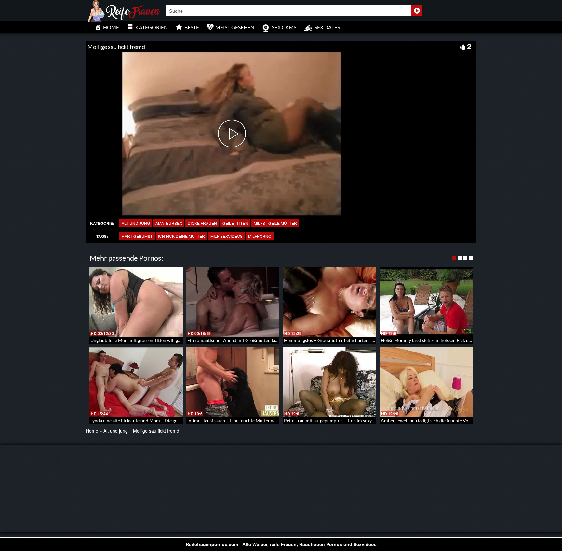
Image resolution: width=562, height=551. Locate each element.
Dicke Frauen (202, 223)
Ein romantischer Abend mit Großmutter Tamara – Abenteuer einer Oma (260, 340)
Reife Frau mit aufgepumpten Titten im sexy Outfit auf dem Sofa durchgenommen (365, 420)
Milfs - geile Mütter (275, 223)
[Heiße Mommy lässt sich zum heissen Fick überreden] (426, 302)
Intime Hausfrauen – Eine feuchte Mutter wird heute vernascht (250, 420)
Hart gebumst (137, 236)
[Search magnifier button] (416, 10)
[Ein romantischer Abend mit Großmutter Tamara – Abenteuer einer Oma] (233, 302)
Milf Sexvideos (226, 236)
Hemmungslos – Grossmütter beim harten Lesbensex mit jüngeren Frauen (358, 340)
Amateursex (168, 223)
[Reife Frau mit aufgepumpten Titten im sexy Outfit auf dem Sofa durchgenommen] (329, 382)
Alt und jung (136, 223)
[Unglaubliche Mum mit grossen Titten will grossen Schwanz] (136, 302)
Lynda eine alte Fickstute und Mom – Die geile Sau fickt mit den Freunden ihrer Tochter (177, 420)
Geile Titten (235, 223)
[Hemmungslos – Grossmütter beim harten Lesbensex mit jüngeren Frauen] (329, 302)
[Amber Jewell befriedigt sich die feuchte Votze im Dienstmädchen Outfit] (426, 382)
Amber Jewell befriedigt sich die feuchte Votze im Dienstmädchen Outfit (453, 420)
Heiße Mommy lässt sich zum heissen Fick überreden (434, 340)
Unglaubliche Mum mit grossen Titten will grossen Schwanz (150, 340)
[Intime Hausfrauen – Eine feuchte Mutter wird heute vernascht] (233, 382)
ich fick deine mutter (181, 236)
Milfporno (259, 236)
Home (92, 431)
